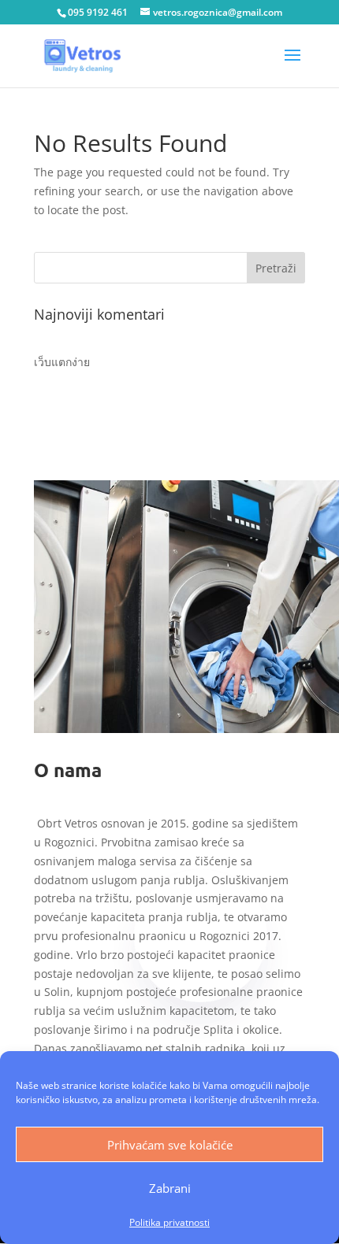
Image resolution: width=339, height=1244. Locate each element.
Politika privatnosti (169, 1222)
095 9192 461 (98, 12)
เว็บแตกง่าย (62, 361)
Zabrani (170, 1188)
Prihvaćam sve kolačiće (170, 1145)
